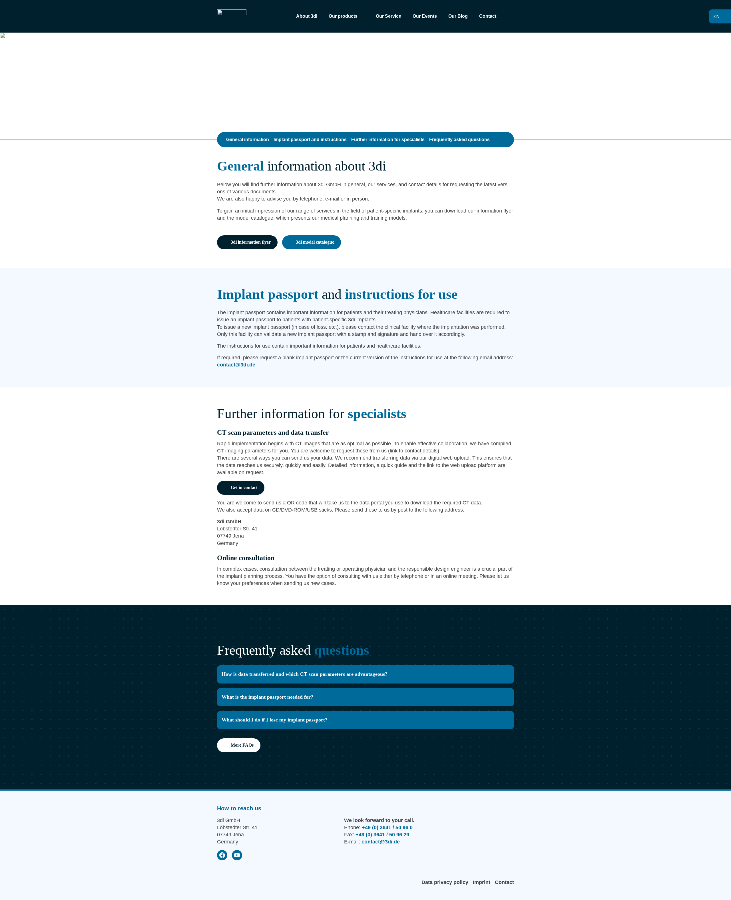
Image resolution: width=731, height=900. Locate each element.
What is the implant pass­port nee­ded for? (267, 697)
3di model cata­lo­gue (315, 242)
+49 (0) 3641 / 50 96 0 (387, 827)
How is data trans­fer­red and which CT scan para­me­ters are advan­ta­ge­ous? (304, 674)
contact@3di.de (236, 365)
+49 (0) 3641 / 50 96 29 (382, 834)
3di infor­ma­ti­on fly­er (251, 242)
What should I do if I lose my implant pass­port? (275, 720)
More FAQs (242, 745)
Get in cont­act (244, 487)
